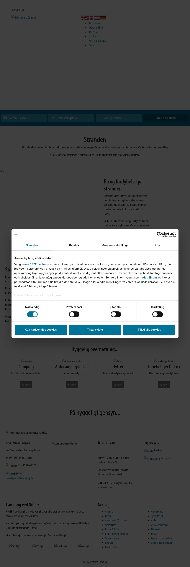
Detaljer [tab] (74, 245)
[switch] (74, 314)
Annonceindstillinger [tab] (116, 245)
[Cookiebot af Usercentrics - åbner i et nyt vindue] (159, 234)
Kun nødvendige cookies (41, 329)
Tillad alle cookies (149, 329)
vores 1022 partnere (35, 264)
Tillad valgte (95, 329)
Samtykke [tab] (32, 245)
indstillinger (149, 277)
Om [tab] (157, 245)
